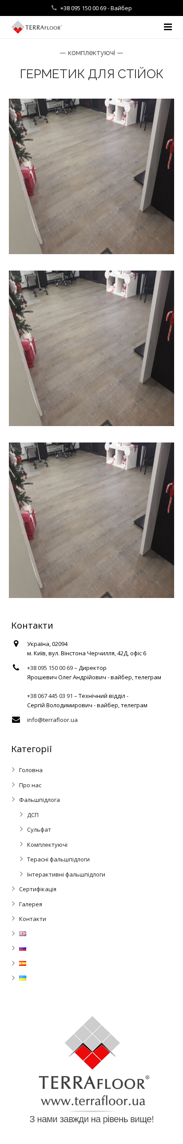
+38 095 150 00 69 (83, 8)
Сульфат (39, 829)
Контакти (32, 919)
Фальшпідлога (39, 800)
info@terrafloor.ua (52, 720)
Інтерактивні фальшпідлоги (66, 874)
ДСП (33, 815)
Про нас (30, 785)
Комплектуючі (47, 845)
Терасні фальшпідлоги (58, 859)
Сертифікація (37, 889)
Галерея (30, 904)
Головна (31, 770)
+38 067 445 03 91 (50, 696)
